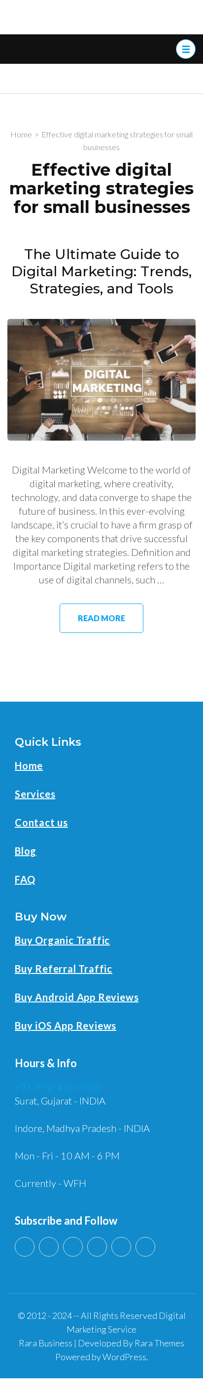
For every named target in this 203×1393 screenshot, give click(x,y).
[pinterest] (121, 1247)
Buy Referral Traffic (63, 968)
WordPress (124, 1356)
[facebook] (97, 1247)
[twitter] (73, 1247)
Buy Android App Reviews (76, 997)
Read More (101, 618)
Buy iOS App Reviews (65, 1025)
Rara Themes (159, 1343)
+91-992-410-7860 (58, 1087)
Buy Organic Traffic (62, 940)
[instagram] (145, 1247)
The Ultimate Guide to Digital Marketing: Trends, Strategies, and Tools (101, 271)
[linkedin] (49, 1247)
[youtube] (24, 1247)
